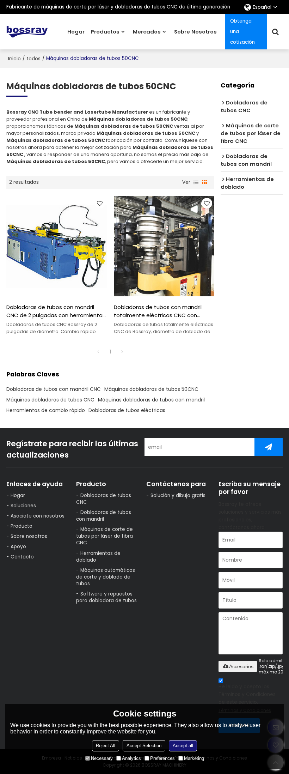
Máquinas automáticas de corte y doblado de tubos (105, 577)
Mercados (147, 31)
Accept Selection (144, 745)
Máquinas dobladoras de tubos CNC (50, 399)
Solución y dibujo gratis (177, 495)
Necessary (102, 758)
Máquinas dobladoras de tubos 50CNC (151, 389)
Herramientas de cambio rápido (45, 410)
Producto (21, 526)
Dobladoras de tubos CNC (103, 499)
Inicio (14, 58)
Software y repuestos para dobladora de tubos (106, 597)
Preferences (162, 758)
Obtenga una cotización (242, 32)
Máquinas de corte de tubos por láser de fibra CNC (104, 536)
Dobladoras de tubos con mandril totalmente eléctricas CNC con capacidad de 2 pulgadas (158, 311)
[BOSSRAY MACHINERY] (27, 32)
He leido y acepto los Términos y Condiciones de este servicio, (247, 698)
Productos (105, 31)
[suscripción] (268, 447)
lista (196, 182)
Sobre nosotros (195, 31)
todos (33, 58)
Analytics (131, 758)
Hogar (76, 31)
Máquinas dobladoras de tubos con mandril (151, 399)
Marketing (194, 758)
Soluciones (23, 505)
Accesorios (241, 666)
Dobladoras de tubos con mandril (103, 515)
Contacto (22, 557)
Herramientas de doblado (98, 556)
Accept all (183, 745)
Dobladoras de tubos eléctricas (126, 410)
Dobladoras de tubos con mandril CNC (53, 389)
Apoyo (18, 546)
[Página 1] (98, 351)
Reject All (105, 745)
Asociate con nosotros (37, 516)
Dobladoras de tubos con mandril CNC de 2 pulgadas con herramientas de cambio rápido (55, 311)
